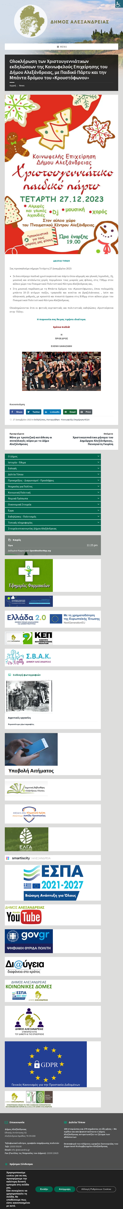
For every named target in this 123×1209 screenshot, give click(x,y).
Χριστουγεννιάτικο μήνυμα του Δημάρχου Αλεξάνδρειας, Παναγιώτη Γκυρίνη (93, 440)
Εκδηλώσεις (39, 419)
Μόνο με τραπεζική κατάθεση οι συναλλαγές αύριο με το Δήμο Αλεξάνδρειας (31, 440)
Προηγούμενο (17, 433)
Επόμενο (108, 433)
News (22, 85)
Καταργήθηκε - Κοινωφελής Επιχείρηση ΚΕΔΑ (68, 419)
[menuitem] (53, 456)
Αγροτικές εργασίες (19, 717)
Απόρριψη (64, 1189)
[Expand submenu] (98, 456)
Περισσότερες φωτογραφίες (21, 724)
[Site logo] (61, 37)
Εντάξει (44, 1189)
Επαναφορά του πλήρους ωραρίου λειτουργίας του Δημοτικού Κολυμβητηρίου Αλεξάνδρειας (91, 1145)
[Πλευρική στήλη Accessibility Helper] (119, 4)
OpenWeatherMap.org (40, 550)
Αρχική (13, 85)
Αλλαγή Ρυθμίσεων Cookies (96, 1189)
